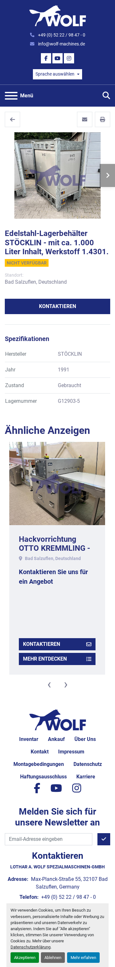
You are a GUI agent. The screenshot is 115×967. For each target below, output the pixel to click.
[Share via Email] (84, 119)
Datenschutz (87, 764)
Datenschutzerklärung (30, 947)
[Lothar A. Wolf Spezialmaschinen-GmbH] (57, 720)
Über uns (85, 739)
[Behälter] (12, 119)
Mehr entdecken (45, 659)
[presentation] (49, 684)
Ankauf (56, 739)
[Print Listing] (102, 119)
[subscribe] (103, 839)
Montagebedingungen (38, 764)
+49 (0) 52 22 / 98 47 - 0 (61, 34)
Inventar (28, 739)
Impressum (71, 752)
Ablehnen (52, 957)
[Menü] (11, 96)
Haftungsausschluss (43, 777)
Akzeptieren (24, 957)
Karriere (85, 777)
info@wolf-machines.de (61, 43)
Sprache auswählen (54, 74)
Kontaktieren (57, 306)
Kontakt (40, 752)
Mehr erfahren (83, 957)
